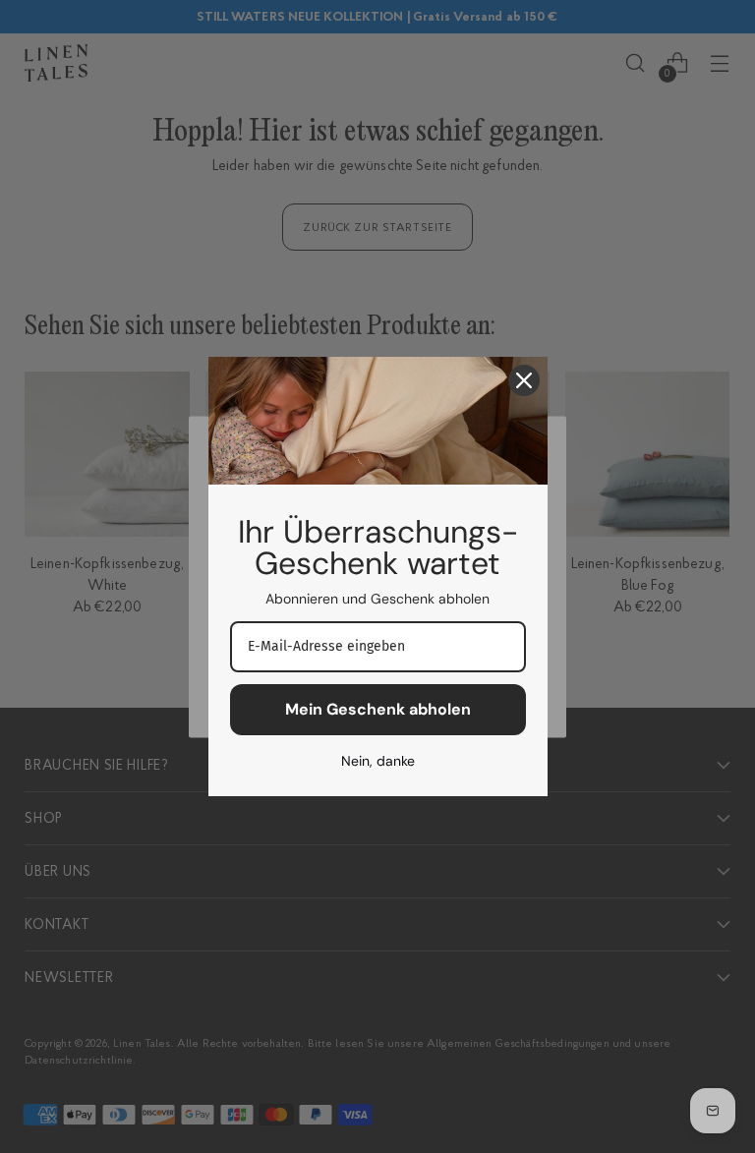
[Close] (524, 380)
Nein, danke (378, 761)
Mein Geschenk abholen (378, 709)
